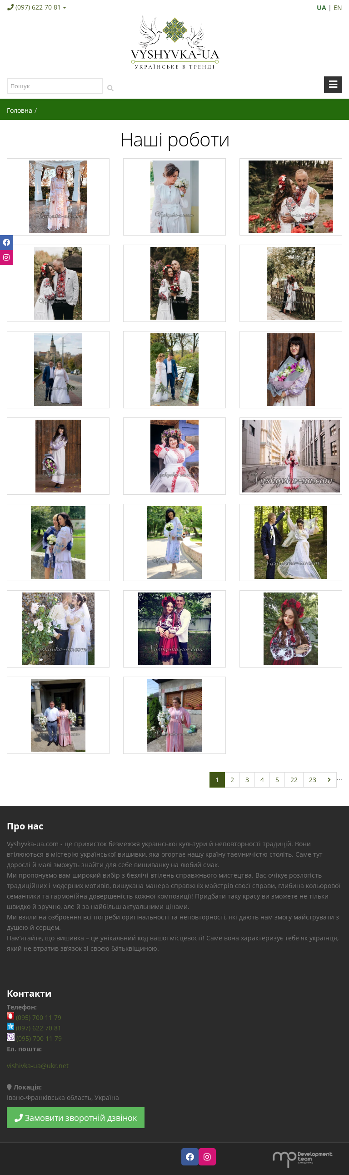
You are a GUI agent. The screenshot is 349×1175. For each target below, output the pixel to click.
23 (312, 779)
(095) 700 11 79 (37, 1017)
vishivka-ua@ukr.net (38, 1065)
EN (338, 7)
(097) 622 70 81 (38, 7)
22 (294, 779)
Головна (19, 110)
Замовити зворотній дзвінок (80, 1117)
